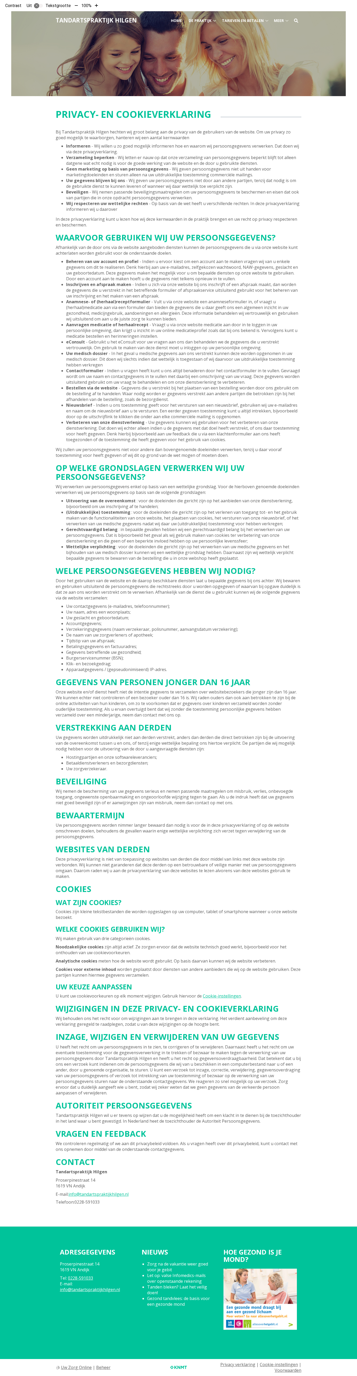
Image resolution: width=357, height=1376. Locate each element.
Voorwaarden (288, 1370)
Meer (279, 20)
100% (86, 5)
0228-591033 (80, 1278)
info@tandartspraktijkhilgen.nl (98, 1194)
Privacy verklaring (237, 1364)
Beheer (103, 1367)
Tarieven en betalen (243, 20)
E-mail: (62, 1194)
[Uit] (38, 6)
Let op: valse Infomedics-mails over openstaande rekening (176, 1278)
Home (176, 20)
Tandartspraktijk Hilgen (96, 20)
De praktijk (200, 20)
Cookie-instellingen (222, 996)
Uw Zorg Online (76, 1367)
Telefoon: (65, 1202)
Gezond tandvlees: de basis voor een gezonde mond (178, 1301)
